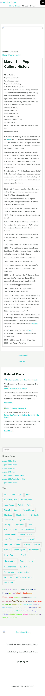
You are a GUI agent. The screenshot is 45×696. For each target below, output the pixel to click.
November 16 (34, 550)
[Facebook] (18, 662)
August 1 (7, 510)
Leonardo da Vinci (12, 544)
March (10, 55)
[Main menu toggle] (42, 2)
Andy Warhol (26, 500)
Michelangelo (19, 550)
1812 (5, 495)
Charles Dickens (28, 510)
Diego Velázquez (24, 520)
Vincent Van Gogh (24, 577)
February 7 (8, 525)
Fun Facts (13, 415)
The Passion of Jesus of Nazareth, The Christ (21, 385)
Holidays (12, 388)
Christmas (8, 515)
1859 (13, 495)
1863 (20, 495)
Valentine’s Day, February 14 (16, 412)
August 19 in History (9, 465)
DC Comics (35, 515)
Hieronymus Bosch (26, 534)
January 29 (31, 539)
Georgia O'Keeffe (27, 529)
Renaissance (10, 561)
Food (30, 525)
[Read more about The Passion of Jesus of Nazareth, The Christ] (21, 380)
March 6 (7, 550)
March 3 (17, 55)
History (18, 6)
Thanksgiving (9, 572)
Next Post (22, 361)
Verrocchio (8, 577)
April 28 (20, 505)
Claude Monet (21, 515)
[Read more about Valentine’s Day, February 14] (15, 408)
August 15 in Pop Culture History (14, 479)
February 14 (20, 525)
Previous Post (22, 356)
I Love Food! (8, 539)
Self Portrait (25, 567)
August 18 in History (9, 468)
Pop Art (24, 555)
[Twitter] (21, 662)
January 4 (20, 539)
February (35, 324)
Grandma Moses (10, 534)
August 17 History (9, 472)
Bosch (16, 510)
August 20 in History (9, 461)
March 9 (30, 330)
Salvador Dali (10, 567)
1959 (27, 495)
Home (11, 6)
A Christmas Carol (10, 500)
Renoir (22, 561)
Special (30, 415)
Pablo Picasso (10, 555)
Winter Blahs (8, 582)
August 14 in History (9, 483)
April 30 (29, 505)
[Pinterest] (24, 662)
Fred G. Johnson (10, 529)
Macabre (27, 544)
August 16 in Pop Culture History (14, 475)
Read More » (8, 402)
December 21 (9, 520)
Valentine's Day (23, 572)
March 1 (37, 544)
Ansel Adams (9, 505)
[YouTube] (27, 662)
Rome (31, 561)
